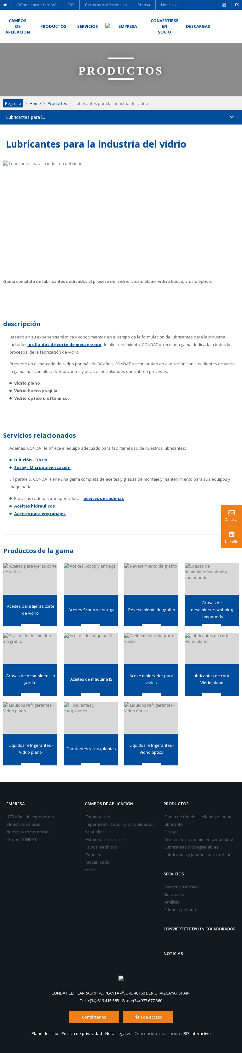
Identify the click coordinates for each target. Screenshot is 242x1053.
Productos (57, 103)
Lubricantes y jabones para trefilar (197, 854)
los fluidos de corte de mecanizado (64, 344)
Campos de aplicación (109, 803)
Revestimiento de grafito (151, 609)
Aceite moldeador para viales (151, 679)
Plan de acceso (148, 1017)
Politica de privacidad (81, 1033)
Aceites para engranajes (40, 513)
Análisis (171, 902)
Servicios (174, 874)
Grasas (171, 832)
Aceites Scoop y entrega (90, 609)
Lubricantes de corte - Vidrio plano (212, 679)
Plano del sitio (45, 1033)
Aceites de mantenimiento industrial (198, 839)
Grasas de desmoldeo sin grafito (30, 679)
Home (35, 103)
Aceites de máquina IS (90, 679)
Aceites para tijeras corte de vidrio (30, 609)
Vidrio (90, 870)
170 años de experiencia (30, 816)
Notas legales (118, 1033)
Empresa (15, 803)
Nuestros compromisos (28, 832)
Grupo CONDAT (21, 839)
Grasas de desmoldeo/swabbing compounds (212, 609)
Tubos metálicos (101, 847)
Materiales (174, 894)
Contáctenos (94, 1017)
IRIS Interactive (197, 1033)
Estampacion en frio (104, 839)
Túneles (93, 854)
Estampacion (97, 816)
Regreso (13, 103)
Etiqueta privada (180, 909)
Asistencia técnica (181, 887)
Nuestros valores (23, 824)
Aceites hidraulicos (34, 506)
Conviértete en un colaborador (200, 929)
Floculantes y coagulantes (91, 749)
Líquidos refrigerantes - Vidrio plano (30, 748)
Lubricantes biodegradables (191, 847)
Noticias (173, 953)
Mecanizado (97, 862)
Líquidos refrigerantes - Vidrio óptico (151, 748)
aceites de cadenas (104, 498)
